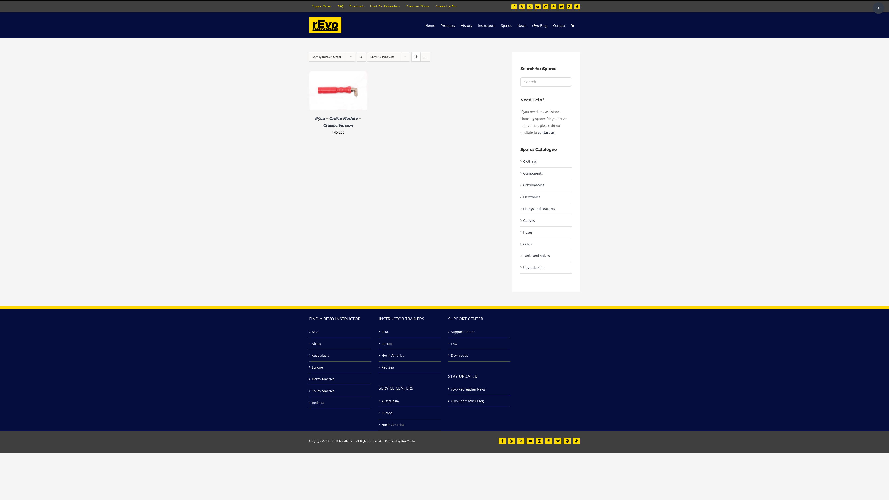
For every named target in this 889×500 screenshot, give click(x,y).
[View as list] (425, 56)
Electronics (531, 197)
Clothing (529, 161)
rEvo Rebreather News (468, 389)
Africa (316, 343)
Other (527, 244)
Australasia (320, 355)
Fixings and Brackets (539, 208)
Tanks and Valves (536, 255)
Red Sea (318, 402)
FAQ (454, 343)
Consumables (533, 185)
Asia (315, 332)
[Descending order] (361, 57)
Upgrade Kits (533, 267)
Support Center (463, 332)
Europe (317, 367)
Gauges (529, 220)
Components (533, 173)
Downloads (459, 355)
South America (323, 391)
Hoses (527, 232)
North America (323, 379)
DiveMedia (408, 441)
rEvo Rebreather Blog (467, 401)
